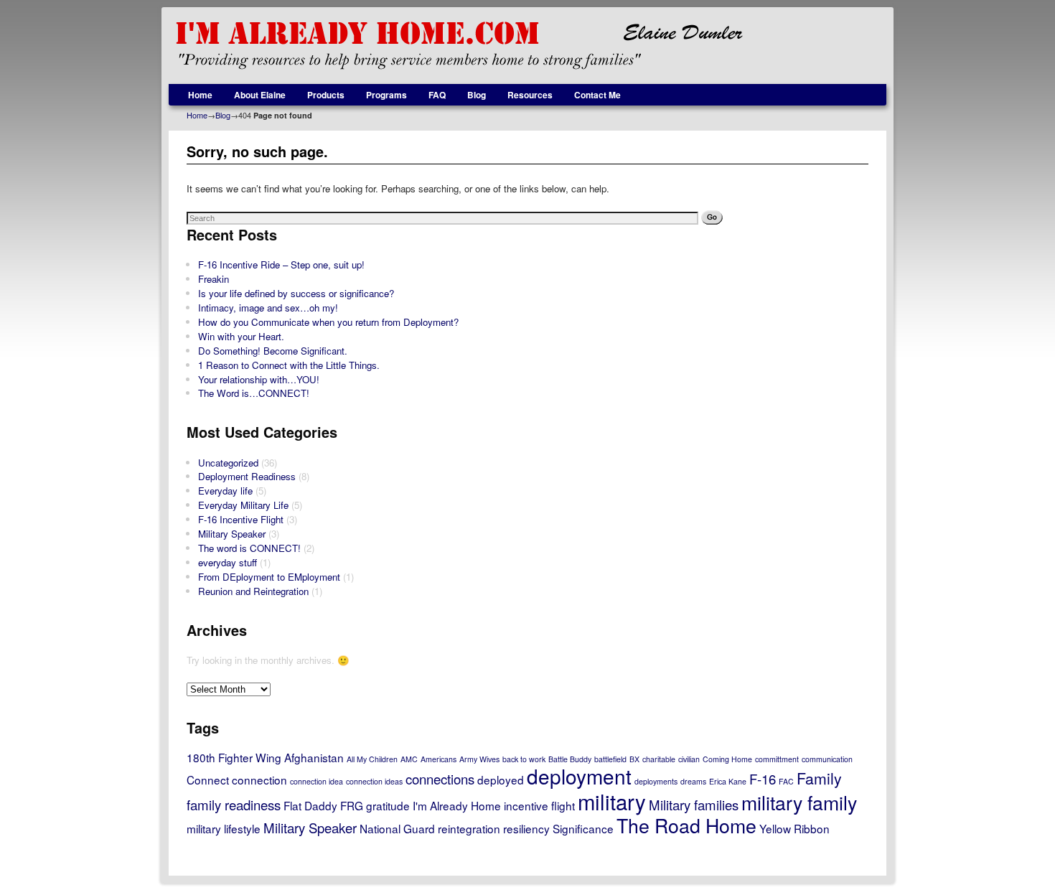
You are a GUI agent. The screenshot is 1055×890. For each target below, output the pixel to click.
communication (827, 759)
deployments (655, 781)
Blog (476, 94)
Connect (208, 779)
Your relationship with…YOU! (258, 379)
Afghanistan (314, 757)
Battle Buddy (569, 759)
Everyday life (225, 490)
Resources (530, 94)
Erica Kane (727, 781)
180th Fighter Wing (234, 757)
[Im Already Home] (527, 46)
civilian (689, 759)
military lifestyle (224, 828)
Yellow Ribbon (794, 828)
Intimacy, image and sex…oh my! (268, 307)
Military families (693, 804)
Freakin (213, 279)
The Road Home (686, 825)
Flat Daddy (310, 805)
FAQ (437, 94)
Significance (583, 828)
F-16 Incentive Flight (240, 519)
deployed (500, 779)
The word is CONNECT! (249, 548)
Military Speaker (232, 533)
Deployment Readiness (247, 476)
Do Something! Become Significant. (272, 350)
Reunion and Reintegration (253, 591)
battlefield (610, 759)
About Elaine (260, 94)
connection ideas (374, 781)
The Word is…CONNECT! (253, 393)
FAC (786, 781)
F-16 (762, 778)
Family (819, 778)
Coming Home (727, 759)
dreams (693, 781)
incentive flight (539, 805)
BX (634, 759)
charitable (658, 759)
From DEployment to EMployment (269, 577)
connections (439, 778)
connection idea (316, 781)
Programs (386, 94)
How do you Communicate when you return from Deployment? (328, 322)
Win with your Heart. (241, 336)
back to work (523, 759)
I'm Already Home (457, 805)
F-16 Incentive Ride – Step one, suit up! (281, 264)
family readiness (234, 804)
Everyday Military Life (243, 505)
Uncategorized (228, 462)
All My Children (372, 759)
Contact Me (597, 94)
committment (777, 759)
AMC (409, 759)
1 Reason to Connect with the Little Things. (289, 365)
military (612, 801)
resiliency (526, 828)
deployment (579, 776)
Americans (438, 759)
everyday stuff (227, 562)
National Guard (397, 828)
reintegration (469, 828)
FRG (351, 805)
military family (799, 802)
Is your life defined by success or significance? (296, 293)
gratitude (388, 805)
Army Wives (479, 759)
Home (200, 94)
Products (325, 94)
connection (259, 779)
